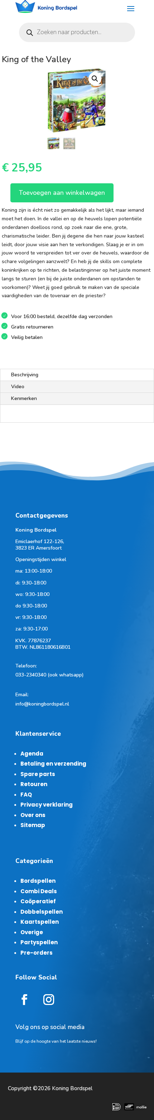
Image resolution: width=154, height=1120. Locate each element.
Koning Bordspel (72, 1088)
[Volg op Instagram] (48, 999)
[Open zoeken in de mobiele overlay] (77, 32)
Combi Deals (38, 891)
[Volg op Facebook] (24, 999)
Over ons (32, 815)
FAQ (26, 794)
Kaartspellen (39, 922)
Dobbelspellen (41, 911)
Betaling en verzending (53, 763)
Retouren (33, 784)
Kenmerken (24, 398)
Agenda (31, 753)
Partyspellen (39, 942)
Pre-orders (36, 952)
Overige (31, 932)
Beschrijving (24, 374)
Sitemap (32, 825)
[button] (94, 78)
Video (17, 386)
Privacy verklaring (46, 804)
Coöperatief (38, 901)
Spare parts (37, 774)
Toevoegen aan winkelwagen (62, 192)
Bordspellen (38, 881)
